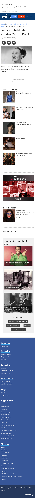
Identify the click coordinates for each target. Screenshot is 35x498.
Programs (9, 24)
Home (3, 24)
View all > (18, 169)
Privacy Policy (5, 488)
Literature (27, 326)
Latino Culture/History (13, 326)
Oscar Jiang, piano (20, 138)
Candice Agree (20, 212)
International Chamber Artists (24, 153)
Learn (10, 81)
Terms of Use (14, 488)
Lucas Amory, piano (21, 122)
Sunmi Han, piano (20, 92)
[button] (27, 16)
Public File (23, 488)
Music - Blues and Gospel (18, 330)
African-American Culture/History (18, 321)
